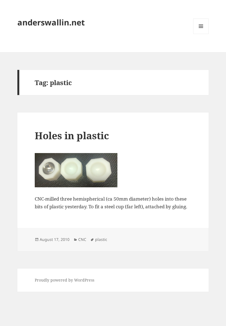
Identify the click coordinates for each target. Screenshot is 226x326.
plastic (101, 239)
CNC (82, 239)
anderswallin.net (51, 22)
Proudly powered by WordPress (64, 280)
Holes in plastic (72, 135)
